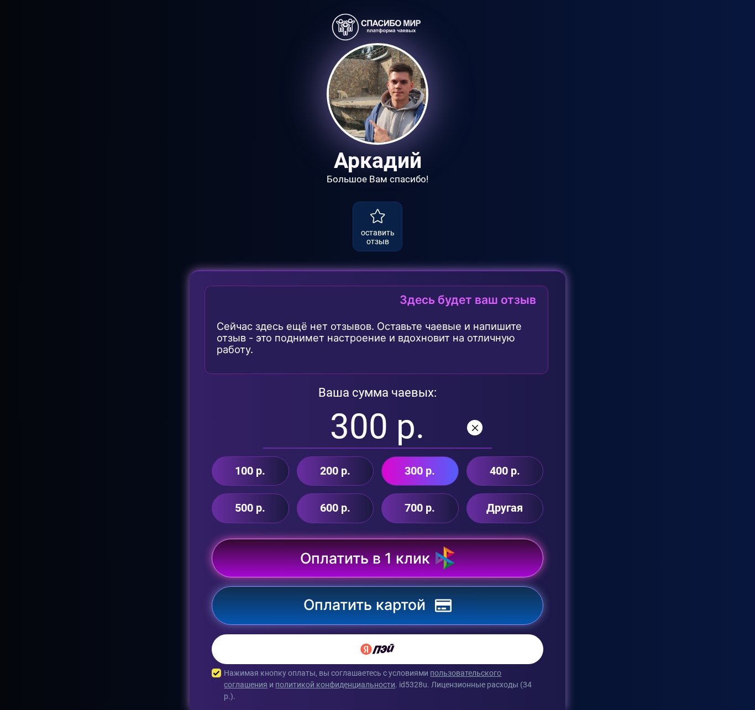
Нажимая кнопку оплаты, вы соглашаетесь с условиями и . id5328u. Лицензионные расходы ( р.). (378, 685)
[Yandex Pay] (377, 649)
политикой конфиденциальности (335, 684)
